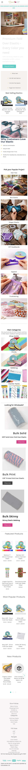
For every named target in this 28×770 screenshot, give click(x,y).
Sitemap (14, 750)
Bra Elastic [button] (14, 197)
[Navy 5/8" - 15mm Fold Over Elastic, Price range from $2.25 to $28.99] (7, 636)
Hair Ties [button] (14, 173)
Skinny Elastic (14, 720)
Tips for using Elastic (14, 743)
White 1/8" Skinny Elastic (20, 645)
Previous (2, 675)
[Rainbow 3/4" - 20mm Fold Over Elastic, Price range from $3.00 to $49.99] (20, 546)
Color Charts (14, 739)
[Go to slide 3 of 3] (15, 692)
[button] (9, 66)
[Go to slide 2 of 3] (13, 692)
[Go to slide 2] (25, 103)
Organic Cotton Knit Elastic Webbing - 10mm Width (7, 679)
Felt (14, 724)
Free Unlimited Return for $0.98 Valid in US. (19, 678)
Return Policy (14, 706)
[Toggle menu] (2, 2)
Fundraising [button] (14, 296)
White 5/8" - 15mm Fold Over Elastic (20, 619)
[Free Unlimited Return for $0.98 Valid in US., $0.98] (19, 668)
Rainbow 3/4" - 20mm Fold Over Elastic (20, 556)
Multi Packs (14, 722)
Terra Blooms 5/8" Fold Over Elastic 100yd (20, 583)
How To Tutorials (14, 749)
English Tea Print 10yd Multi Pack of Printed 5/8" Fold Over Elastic (7, 584)
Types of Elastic (14, 745)
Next (24, 675)
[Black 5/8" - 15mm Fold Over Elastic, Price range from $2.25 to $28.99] (7, 609)
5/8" (14, 731)
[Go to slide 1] (2, 103)
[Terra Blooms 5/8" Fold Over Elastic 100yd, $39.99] (20, 573)
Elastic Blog (14, 747)
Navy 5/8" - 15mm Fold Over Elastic (7, 645)
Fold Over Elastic (14, 718)
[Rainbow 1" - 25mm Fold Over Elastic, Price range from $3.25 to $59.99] (7, 546)
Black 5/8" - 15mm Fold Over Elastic (7, 619)
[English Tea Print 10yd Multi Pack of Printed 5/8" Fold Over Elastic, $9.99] (7, 573)
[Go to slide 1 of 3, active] (10, 692)
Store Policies (14, 712)
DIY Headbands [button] (14, 247)
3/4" (14, 733)
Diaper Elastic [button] (14, 222)
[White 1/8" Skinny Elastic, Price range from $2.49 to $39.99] (20, 636)
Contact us (14, 710)
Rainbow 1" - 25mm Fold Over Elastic (7, 556)
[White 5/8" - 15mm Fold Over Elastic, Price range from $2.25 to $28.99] (20, 609)
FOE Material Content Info (14, 741)
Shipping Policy (14, 708)
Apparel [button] (14, 272)
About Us (14, 713)
